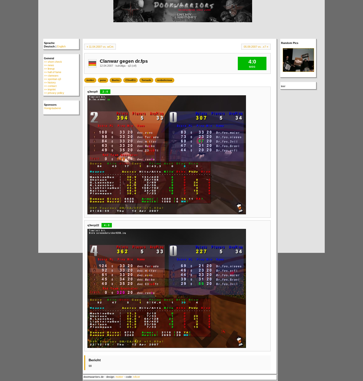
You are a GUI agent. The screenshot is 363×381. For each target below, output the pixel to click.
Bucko (116, 80)
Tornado (146, 80)
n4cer (136, 376)
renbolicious (164, 80)
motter (90, 80)
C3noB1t (130, 80)
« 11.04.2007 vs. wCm (100, 46)
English (61, 46)
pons (103, 80)
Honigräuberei (52, 108)
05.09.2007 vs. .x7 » (256, 46)
